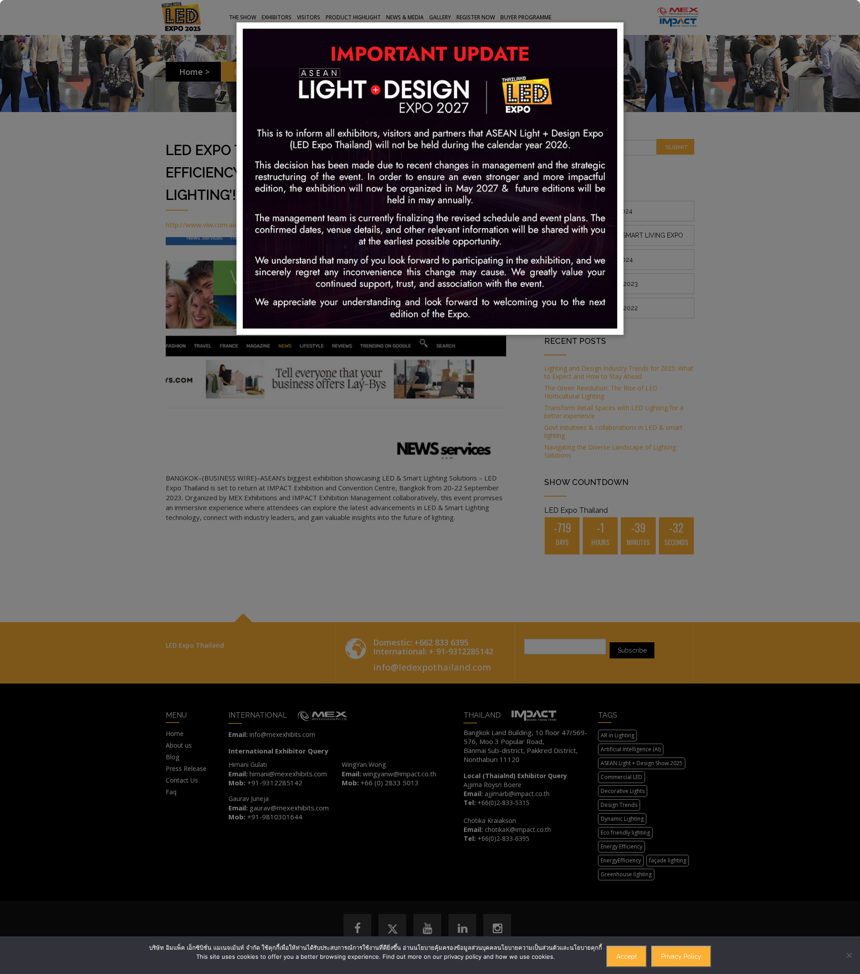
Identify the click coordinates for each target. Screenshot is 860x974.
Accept (626, 956)
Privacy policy (681, 956)
